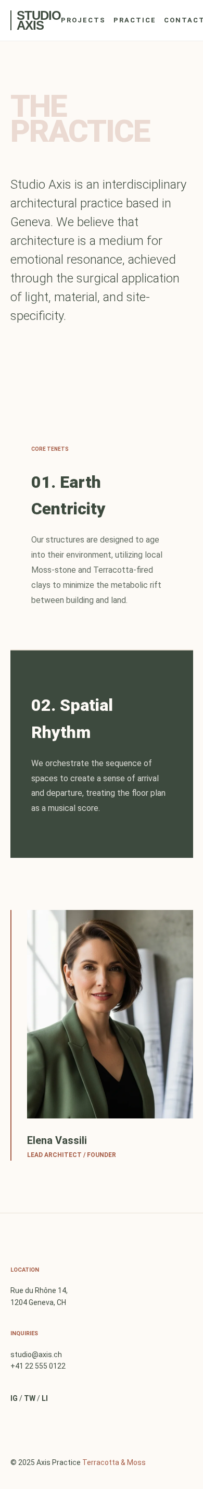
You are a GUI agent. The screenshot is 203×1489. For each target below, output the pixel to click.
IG (14, 1398)
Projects (83, 20)
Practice (134, 20)
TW (29, 1398)
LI (45, 1398)
